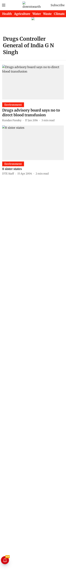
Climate (59, 14)
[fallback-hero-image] (33, 82)
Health (7, 14)
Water (36, 14)
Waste (47, 14)
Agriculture (22, 14)
